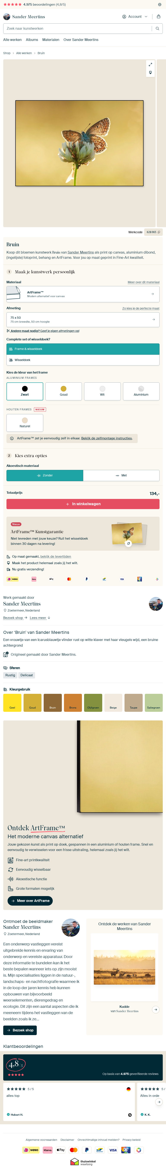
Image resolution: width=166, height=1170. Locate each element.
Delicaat (27, 675)
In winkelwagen (86, 504)
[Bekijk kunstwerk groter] (150, 64)
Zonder (48, 475)
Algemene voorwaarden (41, 1140)
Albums (32, 39)
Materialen (50, 39)
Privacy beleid (131, 1140)
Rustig (10, 675)
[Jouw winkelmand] (159, 17)
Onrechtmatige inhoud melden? (98, 1140)
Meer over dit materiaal (144, 282)
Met (124, 475)
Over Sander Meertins (81, 39)
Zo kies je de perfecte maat (141, 308)
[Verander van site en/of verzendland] (160, 4)
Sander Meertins (28, 16)
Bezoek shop (13, 618)
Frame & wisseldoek (28, 349)
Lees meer (38, 618)
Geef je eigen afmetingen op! (45, 331)
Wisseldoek (22, 360)
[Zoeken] (157, 28)
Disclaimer (67, 1140)
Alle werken (12, 39)
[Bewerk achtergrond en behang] (150, 72)
